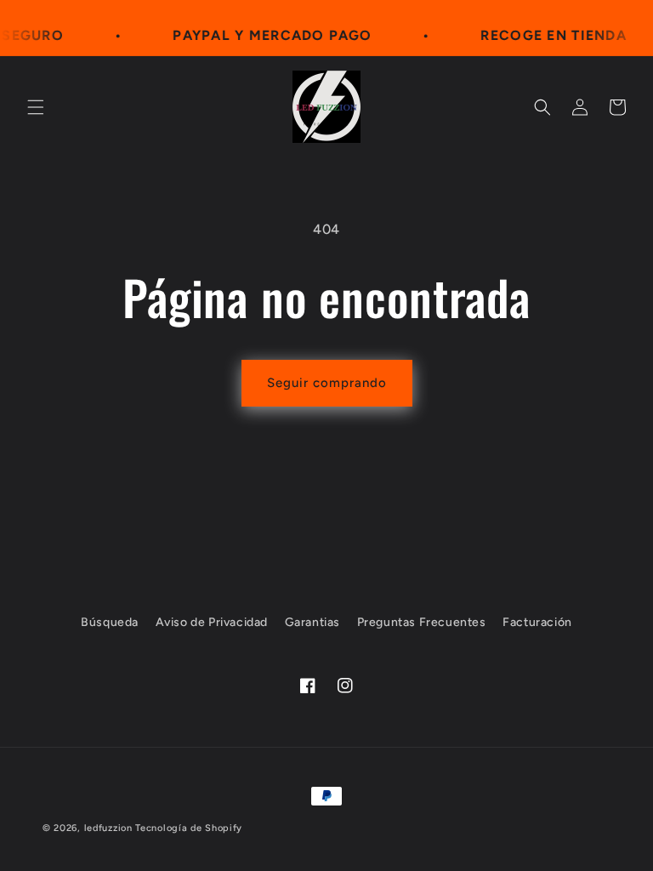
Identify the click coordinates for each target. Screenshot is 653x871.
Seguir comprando (327, 382)
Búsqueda (110, 622)
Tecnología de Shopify (188, 828)
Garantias (312, 622)
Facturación (537, 622)
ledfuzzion (108, 828)
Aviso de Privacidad (212, 622)
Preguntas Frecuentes (421, 622)
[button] (35, 107)
